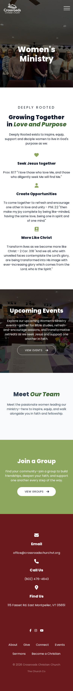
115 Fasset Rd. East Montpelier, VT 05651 (36, 605)
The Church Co (36, 671)
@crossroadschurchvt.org (41, 553)
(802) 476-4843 (37, 579)
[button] (67, 8)
